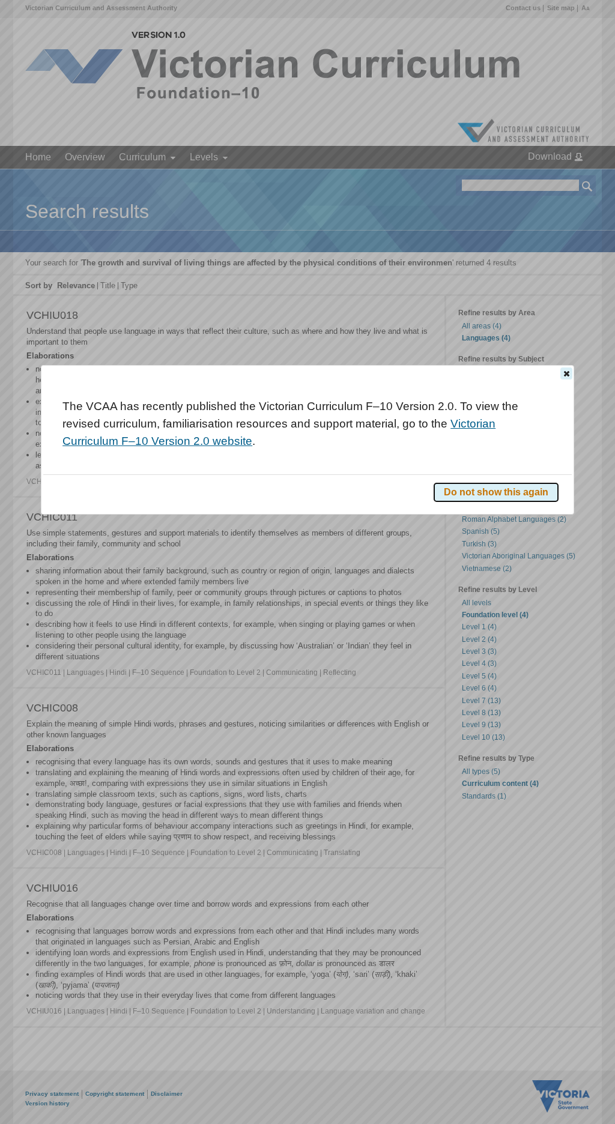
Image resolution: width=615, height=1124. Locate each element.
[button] (566, 373)
